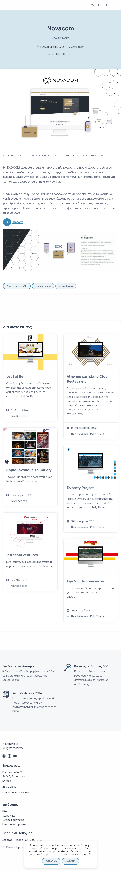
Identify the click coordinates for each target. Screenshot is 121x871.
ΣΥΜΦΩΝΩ (51, 861)
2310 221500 (9, 786)
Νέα (58, 54)
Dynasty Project (80, 487)
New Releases (60, 38)
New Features (19, 501)
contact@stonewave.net (16, 792)
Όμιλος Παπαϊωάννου (85, 581)
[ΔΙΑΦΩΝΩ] (92, 854)
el (99, 5)
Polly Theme (97, 433)
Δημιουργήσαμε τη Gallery (29, 470)
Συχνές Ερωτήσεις (13, 820)
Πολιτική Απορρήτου (14, 824)
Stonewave (9, 815)
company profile (18, 285)
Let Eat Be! (15, 376)
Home (50, 54)
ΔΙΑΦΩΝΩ (70, 861)
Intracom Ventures (22, 555)
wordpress (67, 285)
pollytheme (44, 285)
